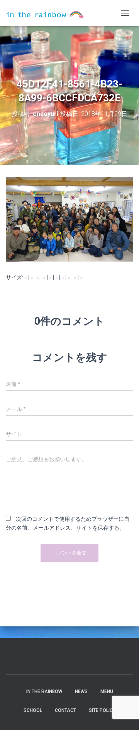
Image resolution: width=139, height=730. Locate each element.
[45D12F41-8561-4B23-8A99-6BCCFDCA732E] (69, 218)
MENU (106, 691)
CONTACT (65, 710)
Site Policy (102, 710)
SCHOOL (33, 710)
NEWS (81, 691)
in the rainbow (44, 691)
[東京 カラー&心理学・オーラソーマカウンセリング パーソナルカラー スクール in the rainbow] (48, 13)
